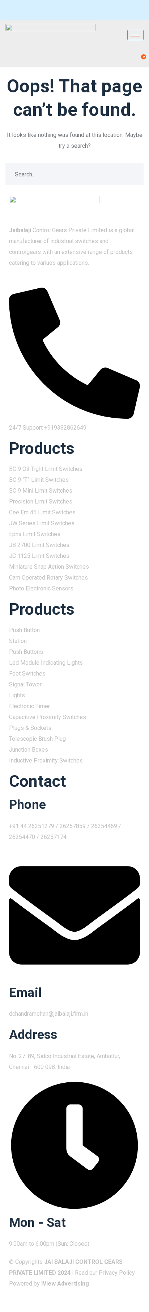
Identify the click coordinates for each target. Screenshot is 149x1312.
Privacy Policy (117, 1272)
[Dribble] (54, 10)
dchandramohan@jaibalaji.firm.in (48, 1013)
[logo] (54, 206)
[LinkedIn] (41, 10)
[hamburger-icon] (135, 35)
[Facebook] (15, 10)
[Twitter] (28, 10)
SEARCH (132, 174)
